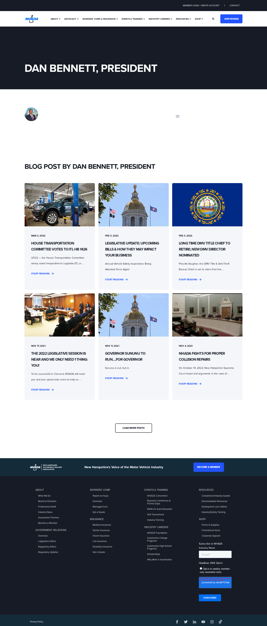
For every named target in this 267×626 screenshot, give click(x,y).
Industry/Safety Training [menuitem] (213, 512)
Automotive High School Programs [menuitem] (159, 547)
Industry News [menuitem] (45, 512)
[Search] (213, 18)
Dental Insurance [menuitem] (101, 530)
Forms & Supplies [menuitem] (210, 524)
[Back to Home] (32, 18)
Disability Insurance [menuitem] (102, 546)
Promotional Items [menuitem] (211, 530)
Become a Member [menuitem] (47, 523)
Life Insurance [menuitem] (100, 541)
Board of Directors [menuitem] (47, 501)
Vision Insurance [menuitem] (101, 535)
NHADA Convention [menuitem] (157, 495)
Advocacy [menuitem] (70, 19)
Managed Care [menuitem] (100, 506)
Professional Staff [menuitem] (47, 506)
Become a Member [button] (208, 467)
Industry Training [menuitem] (155, 520)
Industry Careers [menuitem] (159, 19)
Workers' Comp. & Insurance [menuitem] (99, 19)
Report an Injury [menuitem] (100, 495)
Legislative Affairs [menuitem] (47, 541)
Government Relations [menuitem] (50, 530)
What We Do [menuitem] (44, 495)
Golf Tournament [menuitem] (155, 514)
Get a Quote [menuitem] (99, 512)
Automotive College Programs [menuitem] (157, 539)
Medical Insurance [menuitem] (102, 524)
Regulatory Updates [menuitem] (48, 552)
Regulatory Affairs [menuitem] (47, 546)
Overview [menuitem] (43, 535)
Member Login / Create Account (201, 5)
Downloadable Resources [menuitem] (214, 501)
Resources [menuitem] (182, 19)
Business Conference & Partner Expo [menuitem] (159, 502)
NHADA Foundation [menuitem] (157, 532)
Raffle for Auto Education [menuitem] (159, 509)
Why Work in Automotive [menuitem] (159, 559)
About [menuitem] (54, 19)
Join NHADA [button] (231, 18)
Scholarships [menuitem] (153, 554)
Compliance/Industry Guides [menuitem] (216, 495)
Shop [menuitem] (198, 19)
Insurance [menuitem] (97, 519)
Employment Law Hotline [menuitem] (214, 506)
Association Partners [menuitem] (48, 517)
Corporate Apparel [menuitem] (211, 535)
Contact (235, 5)
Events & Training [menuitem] (132, 19)
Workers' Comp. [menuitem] (100, 489)
